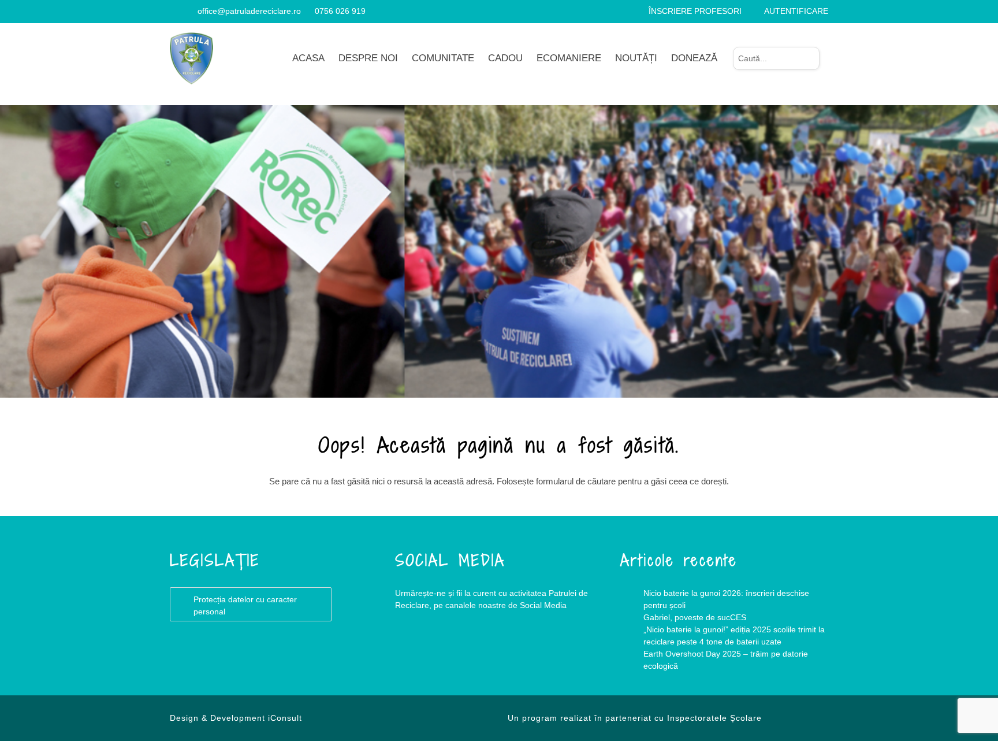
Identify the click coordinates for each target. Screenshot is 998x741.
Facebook (418, 652)
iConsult (285, 718)
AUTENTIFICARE (796, 11)
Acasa (308, 58)
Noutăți (636, 58)
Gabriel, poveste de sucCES (694, 617)
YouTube (464, 652)
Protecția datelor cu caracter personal (245, 605)
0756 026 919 (340, 11)
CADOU (505, 58)
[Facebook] (174, 11)
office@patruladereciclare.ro (249, 11)
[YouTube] (188, 11)
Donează (694, 58)
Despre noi (368, 58)
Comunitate (443, 58)
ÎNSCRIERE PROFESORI (695, 11)
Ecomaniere (569, 58)
